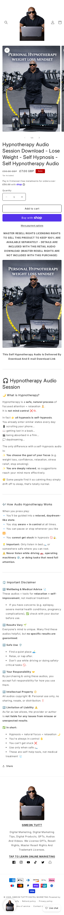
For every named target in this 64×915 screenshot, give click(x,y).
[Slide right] (39, 137)
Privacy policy (46, 901)
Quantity (6, 190)
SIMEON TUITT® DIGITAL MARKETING (30, 897)
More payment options (32, 225)
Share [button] (9, 766)
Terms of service (22, 906)
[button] (6, 22)
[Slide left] (24, 137)
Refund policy (29, 901)
